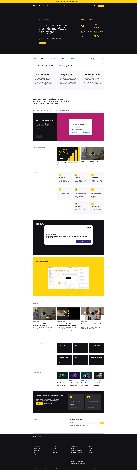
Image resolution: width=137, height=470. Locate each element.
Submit (102, 422)
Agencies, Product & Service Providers (78, 463)
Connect (55, 5)
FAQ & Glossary (55, 452)
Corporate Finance (74, 442)
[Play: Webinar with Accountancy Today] (92, 153)
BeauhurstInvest (37, 444)
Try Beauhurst (101, 5)
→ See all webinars (36, 333)
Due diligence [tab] (65, 110)
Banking (72, 448)
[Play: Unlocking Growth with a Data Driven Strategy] (92, 313)
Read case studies (48, 403)
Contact (90, 452)
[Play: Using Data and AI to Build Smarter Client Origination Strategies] (44, 313)
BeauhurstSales (37, 448)
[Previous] (37, 136)
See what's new (78, 1)
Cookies (50, 468)
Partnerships (91, 444)
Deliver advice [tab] (57, 110)
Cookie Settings (54, 468)
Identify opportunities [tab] (37, 110)
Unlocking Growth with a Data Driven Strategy (92, 323)
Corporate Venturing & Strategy (76, 450)
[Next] (40, 136)
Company (90, 448)
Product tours (54, 446)
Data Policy (34, 468)
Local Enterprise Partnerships (76, 457)
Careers (90, 450)
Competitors (91, 446)
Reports (53, 444)
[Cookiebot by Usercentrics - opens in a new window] (86, 227)
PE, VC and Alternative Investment (77, 452)
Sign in (95, 5)
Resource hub (54, 442)
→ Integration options (91, 407)
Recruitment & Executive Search (77, 461)
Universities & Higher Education (76, 454)
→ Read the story (39, 250)
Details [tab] (68, 230)
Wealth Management (74, 446)
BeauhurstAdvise (37, 442)
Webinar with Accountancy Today (89, 161)
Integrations (36, 454)
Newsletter (54, 450)
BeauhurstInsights (37, 450)
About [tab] (84, 230)
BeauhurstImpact (37, 446)
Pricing (90, 442)
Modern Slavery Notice (61, 468)
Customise (68, 241)
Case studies (54, 448)
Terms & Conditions (45, 468)
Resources (61, 5)
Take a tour (68, 277)
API (34, 452)
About (65, 5)
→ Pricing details (73, 407)
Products (43, 5)
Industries (48, 5)
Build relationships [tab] (48, 110)
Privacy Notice (85, 425)
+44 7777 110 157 (86, 468)
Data (52, 5)
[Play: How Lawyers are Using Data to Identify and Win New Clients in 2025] (68, 313)
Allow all (83, 241)
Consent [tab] (52, 231)
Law (71, 444)
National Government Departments (77, 459)
